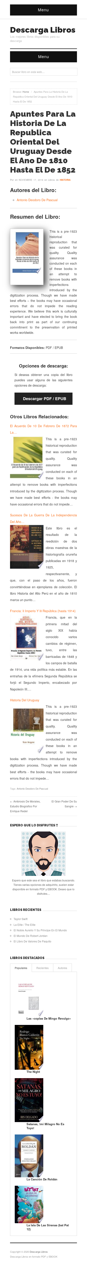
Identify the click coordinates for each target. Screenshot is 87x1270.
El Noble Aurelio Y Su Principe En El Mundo (40, 930)
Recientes (42, 968)
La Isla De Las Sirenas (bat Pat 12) (48, 1227)
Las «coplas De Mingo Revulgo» (49, 1018)
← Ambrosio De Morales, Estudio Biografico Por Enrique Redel (25, 806)
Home (26, 91)
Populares (21, 968)
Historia (65, 179)
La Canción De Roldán (42, 1179)
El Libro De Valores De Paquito (32, 941)
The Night (33, 1071)
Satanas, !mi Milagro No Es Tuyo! (45, 1126)
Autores (62, 968)
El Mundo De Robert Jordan (31, 936)
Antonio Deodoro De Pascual (37, 200)
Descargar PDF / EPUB (44, 398)
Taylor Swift (20, 919)
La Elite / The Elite (24, 924)
